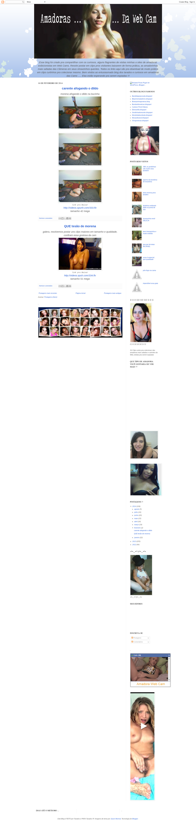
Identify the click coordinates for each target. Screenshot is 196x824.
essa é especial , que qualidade (149, 258)
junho (136, 515)
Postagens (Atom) (50, 297)
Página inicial (80, 293)
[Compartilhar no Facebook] (67, 218)
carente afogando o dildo (80, 88)
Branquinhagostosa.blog (141, 102)
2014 (134, 506)
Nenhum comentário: (46, 218)
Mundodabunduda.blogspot (142, 115)
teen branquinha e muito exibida (149, 232)
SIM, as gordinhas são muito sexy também (149, 169)
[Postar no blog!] (62, 218)
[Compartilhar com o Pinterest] (70, 218)
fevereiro (137, 528)
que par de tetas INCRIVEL (149, 245)
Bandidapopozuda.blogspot (142, 96)
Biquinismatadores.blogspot (142, 99)
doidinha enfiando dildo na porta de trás (149, 207)
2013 (134, 541)
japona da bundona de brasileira (150, 181)
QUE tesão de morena (80, 226)
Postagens (137, 638)
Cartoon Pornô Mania (140, 107)
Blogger (135, 819)
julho (136, 512)
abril (136, 521)
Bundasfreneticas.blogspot (141, 104)
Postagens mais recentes (48, 293)
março (136, 525)
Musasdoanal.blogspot (140, 118)
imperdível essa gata (150, 283)
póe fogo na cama (149, 270)
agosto (137, 509)
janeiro (137, 537)
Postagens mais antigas (112, 293)
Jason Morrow (116, 819)
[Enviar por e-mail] (60, 218)
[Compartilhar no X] (65, 218)
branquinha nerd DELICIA (149, 219)
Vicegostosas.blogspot (140, 121)
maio (136, 518)
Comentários (138, 642)
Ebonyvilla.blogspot (139, 110)
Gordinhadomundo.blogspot (142, 112)
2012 (134, 545)
